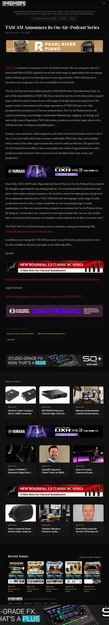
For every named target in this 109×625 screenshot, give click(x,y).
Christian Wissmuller (42, 18)
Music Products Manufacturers (51, 334)
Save (54, 18)
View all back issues (90, 557)
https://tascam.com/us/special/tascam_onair (29, 231)
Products (18, 603)
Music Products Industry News (20, 334)
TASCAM (10, 68)
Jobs (45, 603)
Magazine (28, 603)
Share (63, 18)
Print (72, 18)
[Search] (104, 4)
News (10, 603)
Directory (37, 603)
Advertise (53, 603)
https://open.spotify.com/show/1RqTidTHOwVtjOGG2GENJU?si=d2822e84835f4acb (52, 279)
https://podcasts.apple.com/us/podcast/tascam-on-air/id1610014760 (43, 296)
